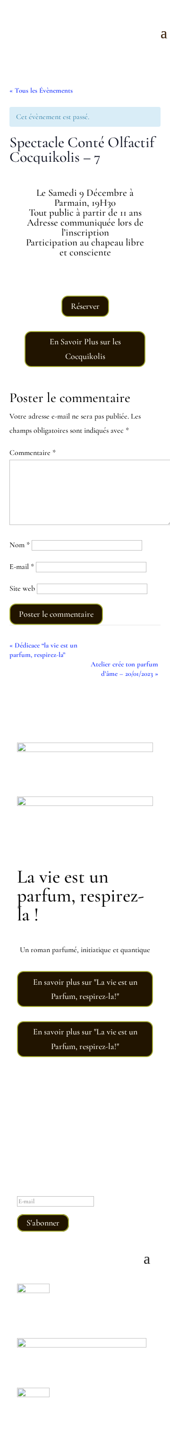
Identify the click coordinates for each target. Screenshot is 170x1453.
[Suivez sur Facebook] (85, 1097)
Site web (22, 588)
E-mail (21, 566)
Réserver (85, 306)
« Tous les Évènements (41, 90)
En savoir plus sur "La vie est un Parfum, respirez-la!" (85, 989)
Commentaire (32, 452)
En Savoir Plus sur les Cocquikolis (85, 348)
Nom (19, 545)
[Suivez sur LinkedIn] (103, 1097)
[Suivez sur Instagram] (66, 1097)
